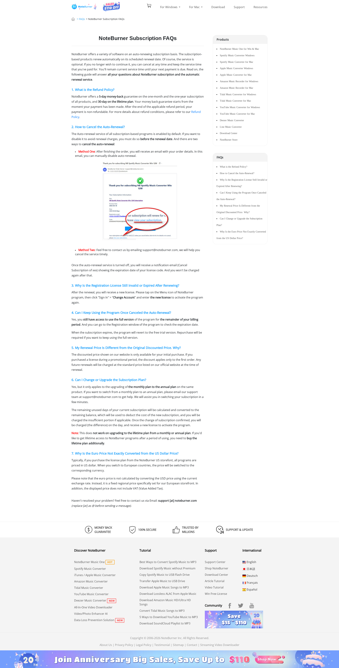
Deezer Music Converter (232, 120)
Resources (260, 7)
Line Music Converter (231, 127)
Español (251, 589)
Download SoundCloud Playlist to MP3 (164, 623)
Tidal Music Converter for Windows (238, 94)
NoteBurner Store (228, 139)
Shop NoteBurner (216, 568)
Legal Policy (143, 645)
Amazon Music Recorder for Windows (239, 81)
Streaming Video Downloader (219, 645)
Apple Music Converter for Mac (236, 75)
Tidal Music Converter (88, 588)
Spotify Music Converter (90, 569)
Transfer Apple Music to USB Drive (162, 581)
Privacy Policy (124, 645)
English (251, 562)
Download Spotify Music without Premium (167, 568)
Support (239, 7)
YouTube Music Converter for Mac (237, 114)
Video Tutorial (214, 587)
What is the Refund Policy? (233, 166)
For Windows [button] (169, 7)
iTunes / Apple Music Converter (95, 575)
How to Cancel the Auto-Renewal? (237, 173)
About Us (106, 645)
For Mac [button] (194, 7)
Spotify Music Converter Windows (237, 55)
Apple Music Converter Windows (236, 68)
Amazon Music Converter (91, 581)
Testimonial (162, 645)
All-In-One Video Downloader (93, 607)
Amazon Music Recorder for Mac (236, 88)
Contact (192, 645)
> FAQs (81, 19)
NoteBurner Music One (89, 562)
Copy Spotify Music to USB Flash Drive (164, 575)
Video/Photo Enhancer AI (91, 614)
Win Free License (216, 594)
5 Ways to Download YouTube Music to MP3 (168, 617)
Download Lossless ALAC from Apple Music (167, 594)
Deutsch (252, 576)
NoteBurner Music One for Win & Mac (239, 49)
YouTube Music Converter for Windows (240, 107)
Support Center (215, 562)
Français (252, 583)
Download (218, 7)
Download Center (228, 133)
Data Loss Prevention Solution (94, 620)
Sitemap (178, 645)
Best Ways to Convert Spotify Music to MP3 (167, 562)
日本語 (250, 569)
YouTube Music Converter (91, 594)
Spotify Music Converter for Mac (236, 62)
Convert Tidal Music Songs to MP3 (162, 611)
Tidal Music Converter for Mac (235, 100)
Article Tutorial (214, 581)
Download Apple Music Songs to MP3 (164, 587)
